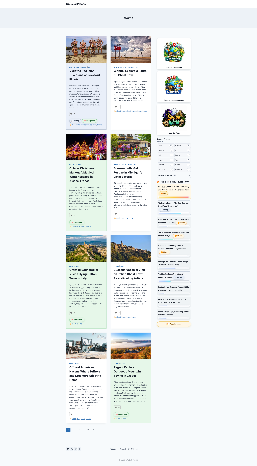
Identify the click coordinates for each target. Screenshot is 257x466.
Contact (122, 449)
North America (81, 67)
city (78, 419)
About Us (113, 449)
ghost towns (131, 111)
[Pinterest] (79, 449)
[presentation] (86, 49)
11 (88, 430)
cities (74, 419)
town (139, 111)
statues (93, 125)
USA (89, 67)
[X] (71, 449)
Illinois (72, 67)
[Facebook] (68, 449)
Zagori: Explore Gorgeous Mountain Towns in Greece (127, 371)
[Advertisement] (174, 343)
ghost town (120, 111)
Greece (122, 363)
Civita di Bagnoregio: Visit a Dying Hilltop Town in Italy (83, 274)
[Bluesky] (75, 449)
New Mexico (118, 67)
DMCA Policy (133, 449)
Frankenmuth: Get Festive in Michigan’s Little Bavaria (128, 172)
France (78, 164)
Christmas (76, 226)
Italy (77, 266)
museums (76, 125)
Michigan (117, 164)
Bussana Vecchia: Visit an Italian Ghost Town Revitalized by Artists (129, 274)
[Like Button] (71, 113)
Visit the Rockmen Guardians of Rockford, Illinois (84, 75)
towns (99, 125)
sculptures (85, 125)
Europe (72, 164)
